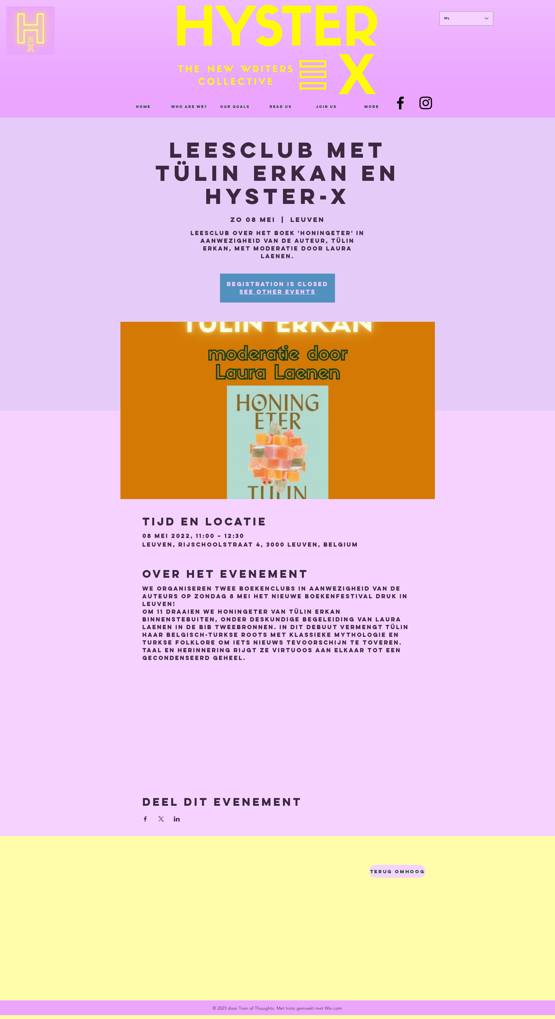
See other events (277, 291)
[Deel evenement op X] (161, 818)
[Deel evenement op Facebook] (145, 818)
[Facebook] (400, 102)
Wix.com (333, 1008)
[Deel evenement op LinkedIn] (177, 818)
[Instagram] (425, 102)
